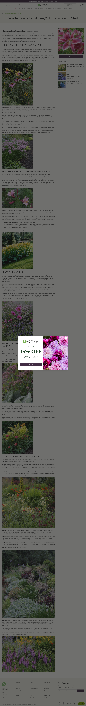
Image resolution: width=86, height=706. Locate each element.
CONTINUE (30, 364)
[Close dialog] (66, 338)
